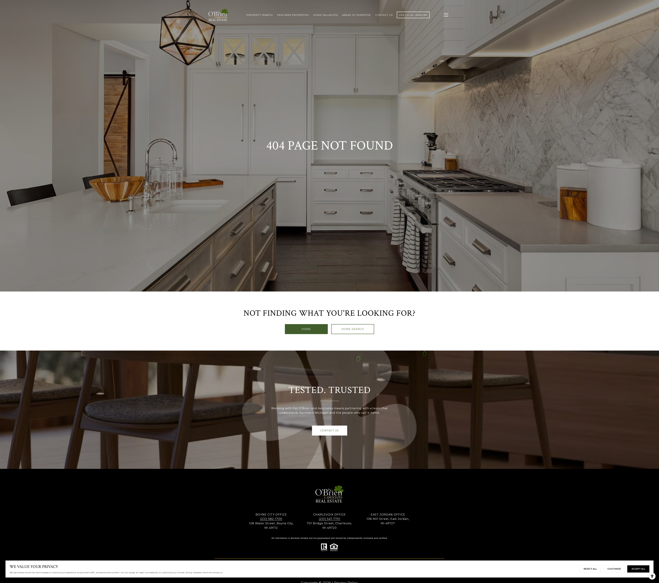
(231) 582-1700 (271, 519)
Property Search (260, 15)
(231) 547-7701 (329, 519)
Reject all (590, 569)
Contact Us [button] (329, 430)
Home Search (353, 329)
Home (306, 329)
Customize (614, 569)
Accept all (638, 569)
